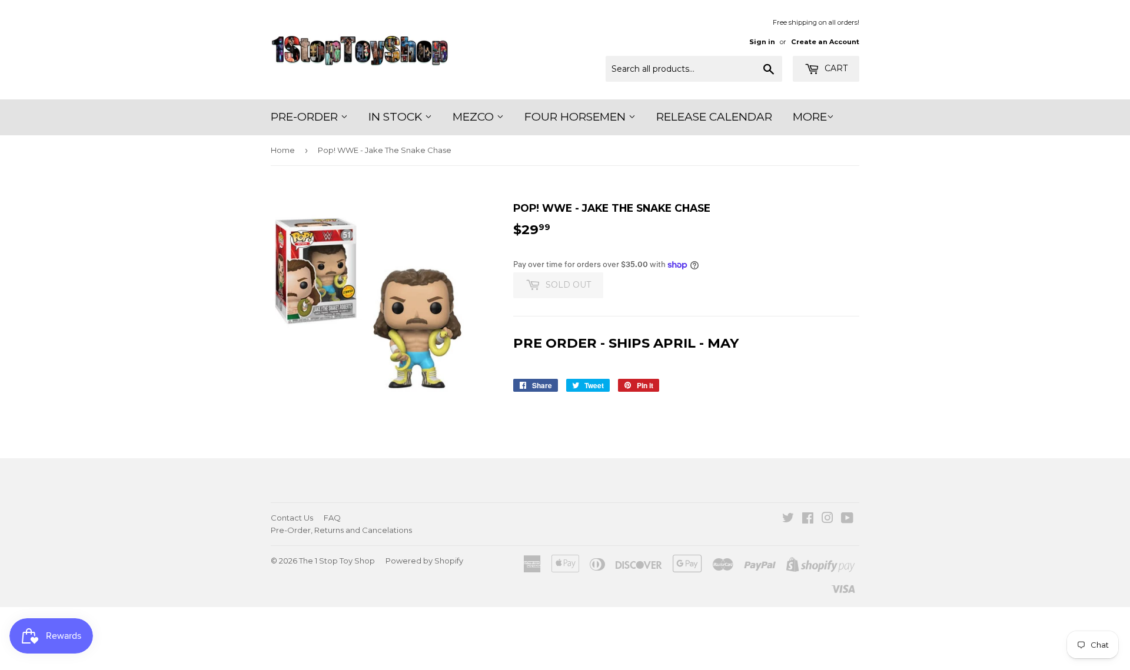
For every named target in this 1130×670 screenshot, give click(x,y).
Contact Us (292, 517)
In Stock (396, 117)
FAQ (332, 517)
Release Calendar (714, 117)
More (810, 117)
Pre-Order (306, 117)
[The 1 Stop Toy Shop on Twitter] (788, 519)
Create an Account (825, 42)
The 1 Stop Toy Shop (337, 560)
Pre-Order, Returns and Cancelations (341, 530)
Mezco (475, 117)
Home (283, 150)
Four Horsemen (576, 117)
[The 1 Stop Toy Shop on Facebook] (808, 519)
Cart (835, 68)
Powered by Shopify (424, 560)
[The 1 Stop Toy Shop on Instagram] (827, 519)
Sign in (762, 42)
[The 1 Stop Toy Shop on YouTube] (847, 519)
